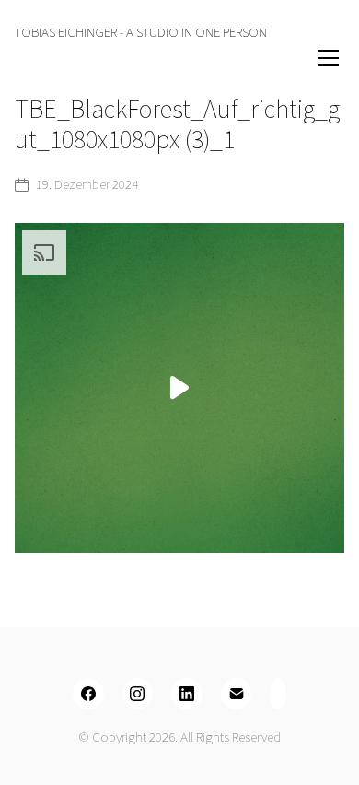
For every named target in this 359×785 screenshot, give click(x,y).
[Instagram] (138, 693)
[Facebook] (88, 693)
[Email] (236, 693)
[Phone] (278, 693)
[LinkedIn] (187, 693)
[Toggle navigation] (303, 58)
